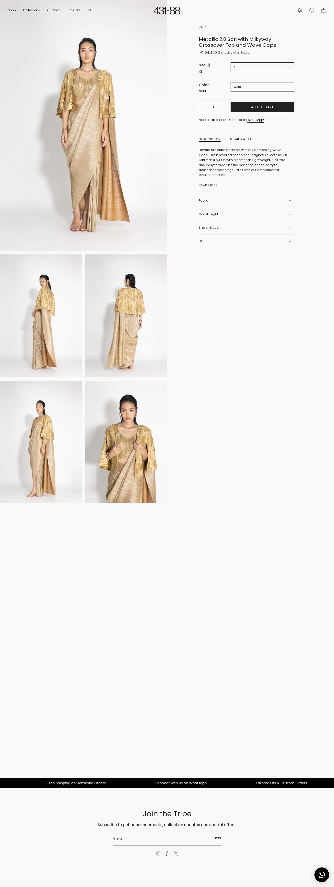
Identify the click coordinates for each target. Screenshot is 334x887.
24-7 (202, 27)
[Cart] (323, 10)
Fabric (203, 200)
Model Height (208, 214)
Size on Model (209, 228)
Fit (200, 241)
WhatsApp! (255, 120)
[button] (11, 10)
